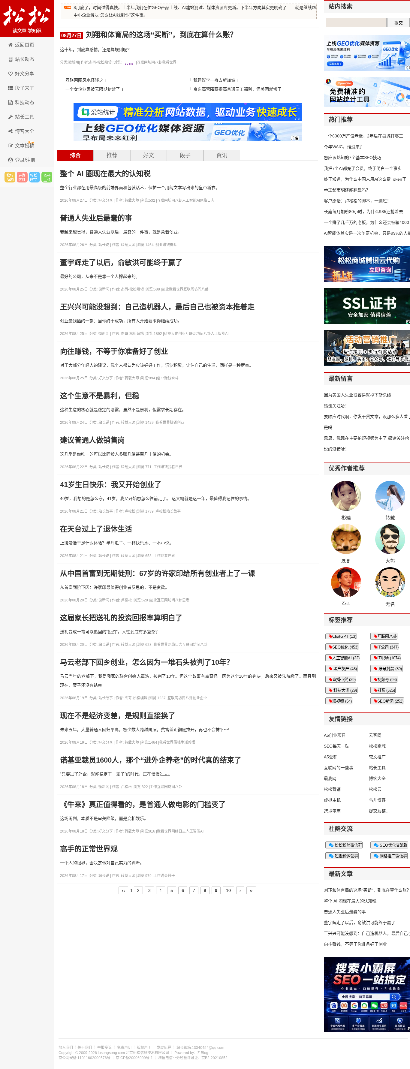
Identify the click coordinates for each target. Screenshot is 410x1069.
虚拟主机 (332, 800)
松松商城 (377, 746)
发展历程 (164, 1048)
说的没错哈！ (336, 449)
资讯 (221, 155)
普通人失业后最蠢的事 (96, 218)
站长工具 (24, 116)
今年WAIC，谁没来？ (344, 146)
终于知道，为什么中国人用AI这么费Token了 (365, 179)
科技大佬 (171, 334)
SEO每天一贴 (336, 746)
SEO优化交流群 (393, 845)
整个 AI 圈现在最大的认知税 (105, 174)
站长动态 (24, 59)
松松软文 (34, 177)
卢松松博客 (27, 18)
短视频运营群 (345, 856)
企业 (203, 698)
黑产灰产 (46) (344, 669)
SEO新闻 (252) (390, 701)
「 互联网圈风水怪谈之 (81, 80)
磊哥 (346, 561)
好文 (148, 155)
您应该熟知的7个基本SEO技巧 (352, 157)
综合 (75, 155)
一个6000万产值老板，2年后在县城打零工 (363, 136)
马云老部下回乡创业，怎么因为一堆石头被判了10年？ (147, 662)
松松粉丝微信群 (347, 845)
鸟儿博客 (377, 800)
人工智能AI (191, 200)
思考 (185, 600)
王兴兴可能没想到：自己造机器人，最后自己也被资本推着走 (157, 307)
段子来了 (24, 88)
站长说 (104, 245)
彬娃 (346, 517)
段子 (185, 155)
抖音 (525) (386, 690)
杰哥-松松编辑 (100, 62)
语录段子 (168, 876)
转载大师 (132, 200)
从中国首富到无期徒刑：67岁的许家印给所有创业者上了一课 (157, 573)
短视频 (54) (342, 701)
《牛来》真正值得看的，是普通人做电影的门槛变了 (143, 805)
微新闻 (73, 62)
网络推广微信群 (392, 856)
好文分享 (24, 73)
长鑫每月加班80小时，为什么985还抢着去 (363, 211)
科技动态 (24, 102)
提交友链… (379, 811)
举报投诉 (104, 1048)
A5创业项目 (335, 735)
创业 (159, 245)
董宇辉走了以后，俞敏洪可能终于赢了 (121, 262)
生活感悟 (188, 742)
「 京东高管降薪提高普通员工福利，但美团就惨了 (235, 89)
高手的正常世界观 (89, 849)
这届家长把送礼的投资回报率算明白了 (121, 618)
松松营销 (332, 789)
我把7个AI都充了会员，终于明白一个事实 (363, 168)
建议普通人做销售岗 (92, 440)
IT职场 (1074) (389, 658)
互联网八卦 (387, 636)
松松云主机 (46, 177)
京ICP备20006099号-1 (134, 1058)
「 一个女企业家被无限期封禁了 (90, 89)
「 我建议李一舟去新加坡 (211, 80)
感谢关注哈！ (336, 405)
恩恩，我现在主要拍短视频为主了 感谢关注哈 (366, 438)
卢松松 (130, 511)
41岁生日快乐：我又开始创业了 (110, 485)
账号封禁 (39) (389, 669)
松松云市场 (10, 177)
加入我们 (66, 1048)
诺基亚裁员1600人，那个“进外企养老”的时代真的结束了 (150, 760)
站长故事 (106, 511)
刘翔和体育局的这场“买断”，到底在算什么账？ (149, 35)
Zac (346, 602)
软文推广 (377, 756)
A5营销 (330, 756)
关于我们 (84, 1048)
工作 (157, 467)
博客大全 (24, 131)
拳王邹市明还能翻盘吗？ (347, 190)
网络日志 (207, 200)
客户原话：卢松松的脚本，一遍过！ (357, 200)
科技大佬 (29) (344, 690)
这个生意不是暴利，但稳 (99, 396)
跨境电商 (332, 811)
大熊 (390, 561)
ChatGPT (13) (344, 636)
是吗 (328, 427)
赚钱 (166, 245)
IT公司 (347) (388, 647)
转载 (390, 517)
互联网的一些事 (338, 767)
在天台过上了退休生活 (96, 529)
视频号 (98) (387, 679)
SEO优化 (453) (345, 647)
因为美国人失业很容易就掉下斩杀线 (357, 395)
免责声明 (124, 1048)
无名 (390, 604)
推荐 (112, 155)
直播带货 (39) (344, 679)
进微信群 (22, 177)
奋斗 (173, 245)
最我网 (330, 778)
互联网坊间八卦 (149, 62)
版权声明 (144, 1048)
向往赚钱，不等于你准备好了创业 (114, 351)
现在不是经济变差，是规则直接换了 (117, 716)
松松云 (375, 789)
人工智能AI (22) (346, 658)
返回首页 (24, 44)
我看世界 (169, 62)
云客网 (375, 735)
